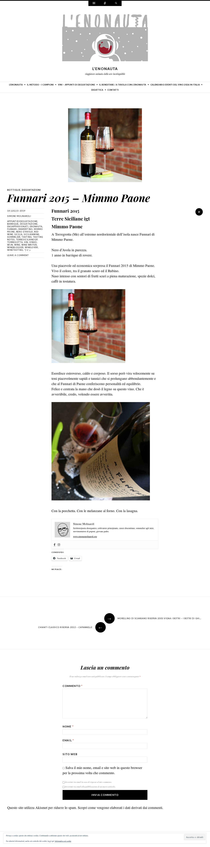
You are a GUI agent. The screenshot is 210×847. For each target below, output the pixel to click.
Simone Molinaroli (19, 216)
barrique (13, 224)
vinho (33, 242)
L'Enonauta (105, 69)
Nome (68, 726)
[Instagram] (58, 545)
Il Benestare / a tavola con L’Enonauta (122, 84)
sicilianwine (31, 234)
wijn (10, 245)
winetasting (15, 250)
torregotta (15, 242)
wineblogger (15, 247)
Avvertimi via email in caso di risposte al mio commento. (88, 782)
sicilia (18, 234)
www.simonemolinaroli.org (85, 536)
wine (17, 245)
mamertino (25, 229)
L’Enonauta (16, 84)
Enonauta (36, 226)
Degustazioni (31, 190)
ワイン (27, 250)
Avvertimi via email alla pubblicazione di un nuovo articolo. (90, 786)
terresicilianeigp (27, 239)
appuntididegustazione (22, 221)
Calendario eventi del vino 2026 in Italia (175, 84)
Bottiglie (14, 190)
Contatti (113, 90)
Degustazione (29, 224)
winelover (31, 247)
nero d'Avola (24, 231)
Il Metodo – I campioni (40, 84)
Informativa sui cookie (63, 841)
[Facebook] (54, 545)
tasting (27, 237)
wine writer (29, 245)
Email (68, 740)
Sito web (70, 754)
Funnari (12, 229)
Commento (73, 686)
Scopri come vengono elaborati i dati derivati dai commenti (120, 807)
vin (26, 242)
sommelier (13, 237)
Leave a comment (18, 255)
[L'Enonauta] (105, 38)
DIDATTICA (97, 90)
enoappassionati (18, 226)
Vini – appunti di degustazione (76, 84)
